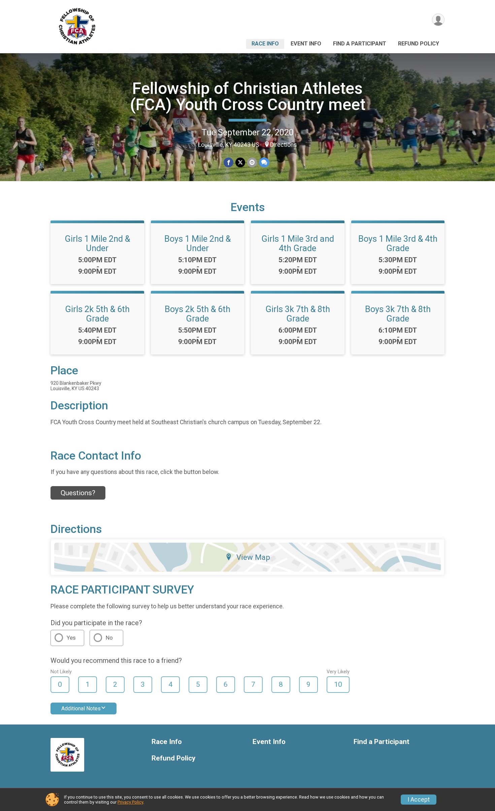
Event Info (306, 43)
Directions (283, 144)
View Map (253, 557)
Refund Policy (418, 43)
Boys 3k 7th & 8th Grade (398, 314)
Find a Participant (359, 43)
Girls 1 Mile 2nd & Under (97, 243)
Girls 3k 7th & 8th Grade (297, 314)
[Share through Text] (264, 162)
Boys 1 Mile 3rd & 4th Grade (397, 243)
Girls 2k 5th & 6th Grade (97, 314)
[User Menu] (438, 19)
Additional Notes (81, 708)
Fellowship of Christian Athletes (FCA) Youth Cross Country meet (247, 96)
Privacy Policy (130, 802)
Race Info (265, 43)
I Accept (418, 799)
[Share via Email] (252, 162)
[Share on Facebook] (228, 162)
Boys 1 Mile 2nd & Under (197, 243)
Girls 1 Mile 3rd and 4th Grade (297, 243)
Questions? (78, 493)
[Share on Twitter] (240, 162)
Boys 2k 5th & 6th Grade (197, 314)
